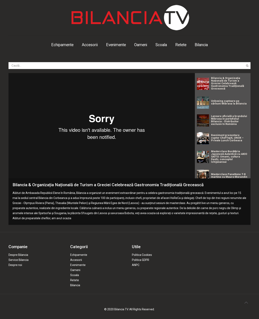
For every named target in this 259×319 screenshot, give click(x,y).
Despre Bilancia (18, 254)
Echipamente (78, 254)
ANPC (135, 265)
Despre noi (15, 265)
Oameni (75, 270)
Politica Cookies (142, 254)
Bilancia (75, 285)
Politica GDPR (140, 260)
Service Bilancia (18, 260)
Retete (74, 280)
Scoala (74, 275)
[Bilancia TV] (129, 18)
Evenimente (78, 265)
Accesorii (76, 260)
